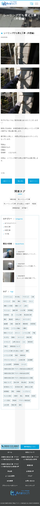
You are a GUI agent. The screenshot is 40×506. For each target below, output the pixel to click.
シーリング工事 (8, 355)
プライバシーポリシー (10, 360)
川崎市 (16, 396)
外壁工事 (7, 230)
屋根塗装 (25, 324)
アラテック (26, 297)
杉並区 (33, 396)
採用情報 (16, 364)
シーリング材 (26, 333)
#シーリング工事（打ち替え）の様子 (17, 204)
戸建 (34, 333)
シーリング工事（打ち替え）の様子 (13, 351)
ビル (24, 342)
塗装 (12, 391)
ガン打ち (6, 337)
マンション (7, 310)
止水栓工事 (22, 360)
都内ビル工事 (28, 387)
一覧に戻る (20, 181)
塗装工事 (13, 405)
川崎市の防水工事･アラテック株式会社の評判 (16, 373)
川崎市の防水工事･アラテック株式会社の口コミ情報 (18, 378)
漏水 (5, 319)
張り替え (31, 382)
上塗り (26, 306)
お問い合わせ (16, 342)
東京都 (27, 396)
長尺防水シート (8, 387)
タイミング (21, 337)
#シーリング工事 (24, 199)
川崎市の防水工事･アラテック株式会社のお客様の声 (18, 369)
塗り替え (17, 297)
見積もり (17, 319)
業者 (16, 355)
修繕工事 (15, 310)
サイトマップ (30, 486)
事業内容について (15, 346)
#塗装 (34, 204)
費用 (27, 351)
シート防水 (7, 401)
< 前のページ (6, 181)
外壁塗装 (32, 324)
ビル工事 (22, 310)
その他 (2, 173)
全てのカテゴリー (10, 223)
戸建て (6, 346)
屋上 (21, 396)
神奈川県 (29, 337)
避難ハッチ (18, 306)
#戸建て (25, 208)
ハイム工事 (18, 315)
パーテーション (8, 297)
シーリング (7, 301)
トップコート (26, 391)
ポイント (17, 333)
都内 (20, 405)
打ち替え (6, 328)
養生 (19, 301)
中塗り (25, 301)
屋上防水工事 (27, 315)
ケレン (31, 301)
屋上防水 (23, 382)
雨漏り (13, 337)
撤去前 (11, 319)
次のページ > (33, 181)
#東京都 (13, 199)
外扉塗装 (6, 315)
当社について (7, 382)
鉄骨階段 (6, 391)
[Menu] (36, 3)
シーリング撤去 (15, 328)
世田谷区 (30, 342)
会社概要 (30, 360)
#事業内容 (16, 208)
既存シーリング (8, 333)
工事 (32, 297)
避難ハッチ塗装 (8, 306)
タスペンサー (26, 319)
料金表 (14, 401)
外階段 (18, 391)
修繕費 (6, 324)
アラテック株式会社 (24, 401)
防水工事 (7, 227)
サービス (23, 364)
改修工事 (17, 324)
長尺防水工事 (18, 387)
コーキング (7, 342)
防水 (14, 301)
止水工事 (6, 405)
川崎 (11, 324)
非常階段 (30, 310)
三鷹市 (24, 328)
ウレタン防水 (7, 396)
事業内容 (22, 355)
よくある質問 (7, 364)
